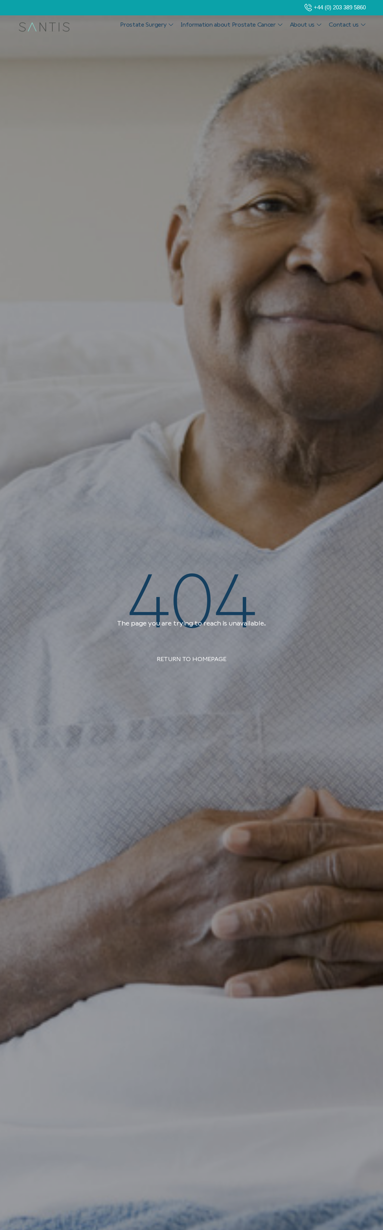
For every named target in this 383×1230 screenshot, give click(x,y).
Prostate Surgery (143, 24)
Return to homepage (191, 659)
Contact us (344, 24)
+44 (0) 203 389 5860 (340, 7)
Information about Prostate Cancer (228, 24)
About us (302, 24)
